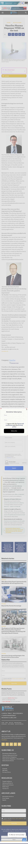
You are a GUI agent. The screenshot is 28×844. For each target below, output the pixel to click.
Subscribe (14, 431)
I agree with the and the (15, 425)
